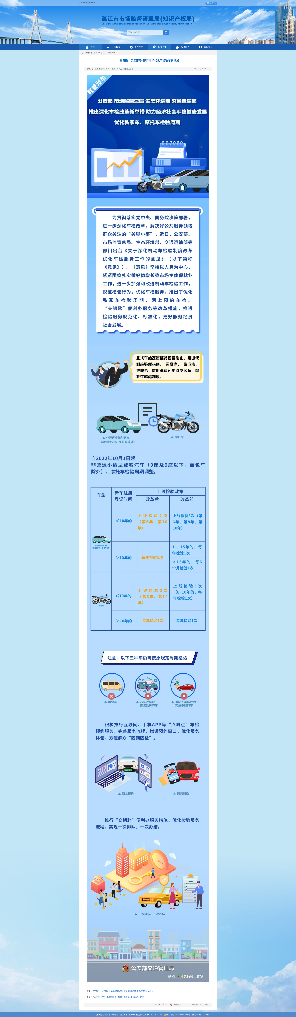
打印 (201, 1005)
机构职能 (116, 47)
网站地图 (114, 1015)
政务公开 (162, 47)
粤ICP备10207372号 (154, 1015)
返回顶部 (195, 1005)
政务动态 (139, 47)
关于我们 (98, 1015)
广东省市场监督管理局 (87, 3)
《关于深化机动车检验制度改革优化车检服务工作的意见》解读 (118, 997)
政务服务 (185, 47)
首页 (93, 47)
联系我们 (106, 1015)
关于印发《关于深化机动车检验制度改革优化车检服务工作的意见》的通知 (122, 991)
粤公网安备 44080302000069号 (179, 1015)
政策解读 (111, 53)
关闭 (206, 1005)
